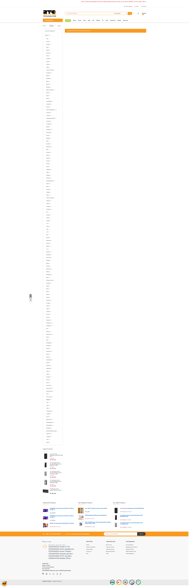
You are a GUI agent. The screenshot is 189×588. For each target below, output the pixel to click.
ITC (47, 223)
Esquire (48, 158)
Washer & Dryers (130, 549)
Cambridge (49, 101)
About (87, 544)
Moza (48, 286)
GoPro (48, 183)
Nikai (48, 291)
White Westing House (52, 431)
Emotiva (48, 152)
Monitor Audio (50, 280)
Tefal (48, 405)
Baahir (48, 75)
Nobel (48, 297)
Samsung (125, 20)
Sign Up (141, 534)
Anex (48, 55)
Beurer (48, 84)
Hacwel (48, 189)
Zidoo (48, 442)
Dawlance (49, 129)
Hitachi (48, 203)
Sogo (48, 374)
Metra (48, 263)
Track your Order (110, 547)
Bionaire (48, 87)
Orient (48, 317)
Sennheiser (49, 359)
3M (47, 38)
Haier (89, 20)
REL (48, 340)
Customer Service (110, 549)
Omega (48, 303)
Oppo (48, 308)
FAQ (87, 553)
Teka (48, 408)
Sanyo (48, 354)
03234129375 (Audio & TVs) (59, 547)
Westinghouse (50, 422)
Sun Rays (49, 385)
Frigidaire (49, 169)
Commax (49, 121)
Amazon (49, 53)
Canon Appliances (51, 109)
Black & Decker (50, 89)
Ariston (48, 64)
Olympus (49, 300)
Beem (48, 81)
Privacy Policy (89, 549)
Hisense (49, 200)
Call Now (144, 6)
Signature (49, 368)
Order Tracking (128, 6)
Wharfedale (50, 425)
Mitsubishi (49, 274)
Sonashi (48, 377)
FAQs (107, 553)
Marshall (49, 254)
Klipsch (98, 20)
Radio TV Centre (47, 581)
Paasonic (49, 320)
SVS (48, 394)
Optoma (49, 311)
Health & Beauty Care (131, 551)
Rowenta (49, 345)
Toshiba (48, 413)
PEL (47, 328)
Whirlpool (49, 428)
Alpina (48, 50)
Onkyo (48, 305)
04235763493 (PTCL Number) (60, 556)
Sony (107, 20)
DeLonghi (49, 132)
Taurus (48, 399)
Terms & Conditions (90, 547)
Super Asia (49, 388)
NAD (48, 288)
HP (47, 212)
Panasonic (112, 20)
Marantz (49, 251)
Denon (48, 135)
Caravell (49, 112)
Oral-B (48, 314)
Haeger (48, 192)
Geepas (48, 175)
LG (103, 20)
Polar (48, 337)
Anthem (48, 58)
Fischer (48, 161)
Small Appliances (130, 553)
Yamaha (49, 436)
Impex (48, 217)
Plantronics (49, 334)
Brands (51, 25)
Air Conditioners (129, 544)
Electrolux (49, 146)
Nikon (48, 294)
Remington (49, 342)
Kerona (48, 243)
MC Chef (49, 257)
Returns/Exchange (110, 551)
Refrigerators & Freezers (131, 547)
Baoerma (49, 78)
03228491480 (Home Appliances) (61, 549)
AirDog (48, 44)
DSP (48, 141)
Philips (119, 20)
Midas (48, 271)
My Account (109, 544)
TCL (48, 402)
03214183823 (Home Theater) (60, 551)
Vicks (48, 416)
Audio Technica (50, 70)
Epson (48, 155)
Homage (49, 206)
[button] (4, 584)
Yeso (48, 439)
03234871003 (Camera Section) (61, 554)
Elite (48, 149)
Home (44, 25)
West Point (49, 419)
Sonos (48, 379)
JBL (93, 20)
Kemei (48, 237)
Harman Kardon (50, 197)
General (48, 178)
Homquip (49, 209)
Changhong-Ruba (51, 118)
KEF (47, 234)
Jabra (48, 226)
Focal (48, 166)
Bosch (48, 92)
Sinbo (48, 371)
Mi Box (48, 266)
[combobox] (89, 13)
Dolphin (48, 138)
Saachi (48, 348)
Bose (48, 95)
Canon (79, 20)
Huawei (48, 215)
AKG (48, 47)
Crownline (49, 124)
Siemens (49, 365)
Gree (84, 20)
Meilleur (48, 260)
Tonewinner (49, 411)
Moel (48, 277)
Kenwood (49, 240)
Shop (137, 6)
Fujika (48, 172)
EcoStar (49, 143)
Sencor (48, 357)
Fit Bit (48, 163)
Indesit (48, 220)
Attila (48, 67)
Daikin (48, 126)
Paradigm (49, 325)
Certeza (49, 115)
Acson (48, 41)
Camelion (49, 104)
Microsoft (49, 269)
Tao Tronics (49, 396)
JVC (48, 232)
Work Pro (49, 433)
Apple (74, 20)
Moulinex (49, 283)
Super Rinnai (50, 391)
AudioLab (49, 72)
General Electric (50, 180)
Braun (48, 98)
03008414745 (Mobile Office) (60, 558)
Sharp (48, 362)
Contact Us (89, 551)
